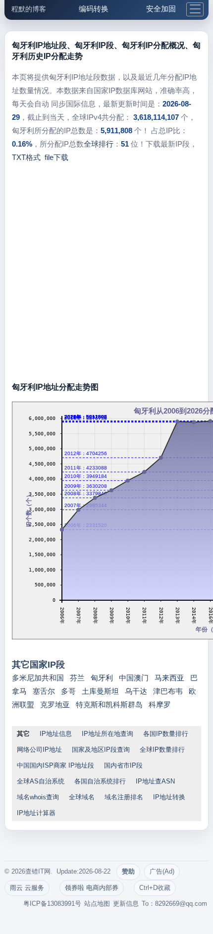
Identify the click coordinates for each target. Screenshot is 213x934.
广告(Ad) (162, 871)
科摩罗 (160, 704)
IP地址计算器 (36, 813)
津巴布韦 (168, 691)
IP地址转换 (169, 797)
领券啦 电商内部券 (91, 887)
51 (125, 144)
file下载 (56, 157)
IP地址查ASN (155, 781)
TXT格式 (26, 157)
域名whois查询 (38, 797)
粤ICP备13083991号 (52, 903)
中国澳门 (134, 678)
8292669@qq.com (181, 903)
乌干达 (136, 691)
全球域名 (82, 797)
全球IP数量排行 (162, 749)
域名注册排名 (124, 797)
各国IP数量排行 (165, 733)
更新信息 (126, 903)
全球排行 (98, 144)
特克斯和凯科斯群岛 (109, 704)
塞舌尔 (44, 691)
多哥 (68, 691)
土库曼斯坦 (100, 691)
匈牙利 (102, 678)
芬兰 (77, 678)
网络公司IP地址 (39, 749)
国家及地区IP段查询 (101, 749)
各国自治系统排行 (100, 781)
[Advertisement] (106, 275)
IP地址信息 (56, 733)
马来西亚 (169, 678)
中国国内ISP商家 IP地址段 (55, 765)
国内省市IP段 (123, 765)
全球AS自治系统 (40, 781)
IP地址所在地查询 (107, 733)
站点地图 (97, 903)
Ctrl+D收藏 (154, 887)
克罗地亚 (55, 704)
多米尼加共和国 (38, 678)
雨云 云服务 (27, 887)
